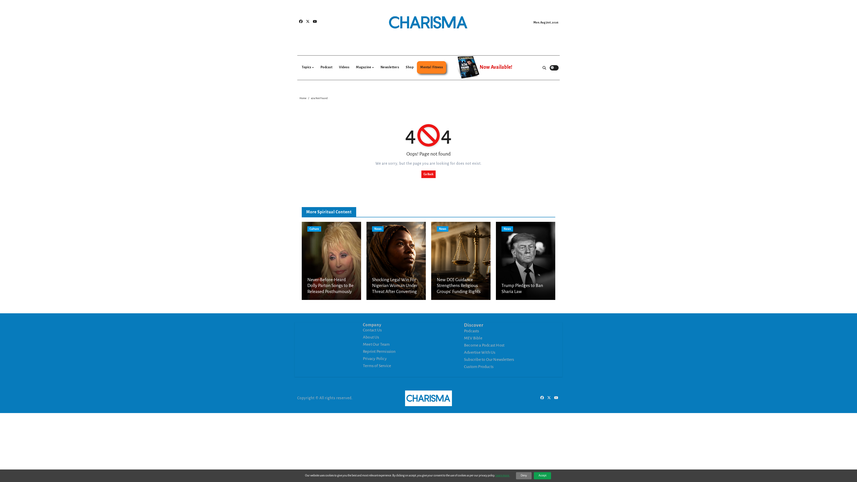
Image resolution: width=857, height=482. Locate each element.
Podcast (326, 67)
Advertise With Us (479, 352)
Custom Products (478, 366)
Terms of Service (377, 366)
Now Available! (496, 67)
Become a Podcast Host (484, 345)
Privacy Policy (375, 358)
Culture (314, 229)
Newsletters (390, 67)
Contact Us (372, 330)
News (377, 229)
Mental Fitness (431, 67)
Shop (410, 67)
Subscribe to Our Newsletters (489, 359)
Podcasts (471, 331)
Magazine (364, 67)
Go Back (428, 174)
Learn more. (502, 475)
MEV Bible (473, 338)
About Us (371, 337)
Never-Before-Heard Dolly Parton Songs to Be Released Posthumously (330, 285)
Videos (344, 67)
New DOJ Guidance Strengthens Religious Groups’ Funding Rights (459, 285)
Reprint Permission (379, 351)
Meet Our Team (376, 344)
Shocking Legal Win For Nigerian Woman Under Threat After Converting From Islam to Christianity (395, 291)
